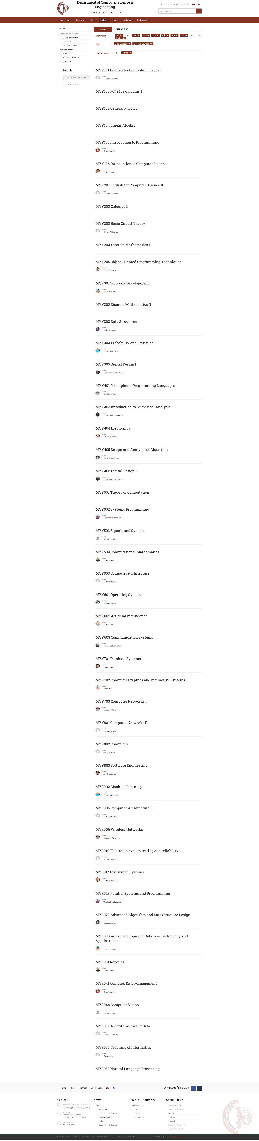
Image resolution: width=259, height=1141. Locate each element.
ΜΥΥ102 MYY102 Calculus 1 (119, 91)
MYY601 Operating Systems (119, 594)
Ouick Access (142, 20)
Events (137, 1113)
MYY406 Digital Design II (117, 471)
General (65, 53)
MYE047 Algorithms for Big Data (123, 1026)
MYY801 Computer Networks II (121, 722)
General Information (70, 37)
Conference (139, 1117)
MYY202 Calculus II (112, 206)
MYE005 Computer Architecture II (124, 808)
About (168, 4)
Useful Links (185, 4)
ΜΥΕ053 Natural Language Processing (128, 1068)
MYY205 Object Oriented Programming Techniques (138, 261)
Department (80, 20)
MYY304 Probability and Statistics (124, 343)
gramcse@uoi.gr (69, 1124)
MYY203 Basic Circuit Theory (120, 223)
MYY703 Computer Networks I (121, 701)
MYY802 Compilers (112, 744)
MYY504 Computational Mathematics (127, 552)
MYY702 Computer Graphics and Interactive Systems (140, 680)
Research (115, 20)
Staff (93, 20)
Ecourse (171, 1113)
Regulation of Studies (70, 45)
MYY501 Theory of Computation (122, 492)
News (68, 20)
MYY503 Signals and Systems (121, 530)
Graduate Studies (66, 49)
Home (161, 4)
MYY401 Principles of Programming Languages (135, 385)
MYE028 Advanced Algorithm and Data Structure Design (143, 914)
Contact (175, 4)
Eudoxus (172, 1117)
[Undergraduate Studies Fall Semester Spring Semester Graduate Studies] (76, 77)
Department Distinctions (108, 1125)
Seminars (138, 1109)
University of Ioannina (177, 1125)
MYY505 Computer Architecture (122, 573)
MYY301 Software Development (122, 283)
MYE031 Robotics (110, 962)
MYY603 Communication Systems (124, 637)
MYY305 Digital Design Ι (116, 364)
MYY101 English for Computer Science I (129, 70)
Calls (101, 1121)
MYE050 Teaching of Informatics (123, 1047)
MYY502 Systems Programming (122, 509)
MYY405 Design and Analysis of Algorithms (133, 449)
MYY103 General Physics (116, 108)
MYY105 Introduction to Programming (127, 142)
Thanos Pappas (175, 1136)
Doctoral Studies (66, 61)
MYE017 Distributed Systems (120, 872)
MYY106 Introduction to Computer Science (131, 163)
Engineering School (176, 1128)
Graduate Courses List (71, 57)
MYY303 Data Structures (116, 321)
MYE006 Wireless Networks (119, 829)
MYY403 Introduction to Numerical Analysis (133, 407)
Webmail (172, 1121)
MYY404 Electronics (113, 428)
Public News (103, 1109)
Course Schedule (175, 1105)
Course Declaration (176, 1109)
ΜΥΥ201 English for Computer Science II (129, 185)
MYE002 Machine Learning (119, 786)
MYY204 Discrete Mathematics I (123, 244)
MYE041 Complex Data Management (126, 983)
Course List (67, 41)
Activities (127, 20)
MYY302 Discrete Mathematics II (123, 304)
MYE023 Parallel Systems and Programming (133, 893)
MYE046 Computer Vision (117, 1004)
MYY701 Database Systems (118, 658)
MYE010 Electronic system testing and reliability (137, 850)
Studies (103, 20)
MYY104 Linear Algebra (116, 125)
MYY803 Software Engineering (122, 765)
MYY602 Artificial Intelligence (121, 616)
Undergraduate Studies (69, 33)
